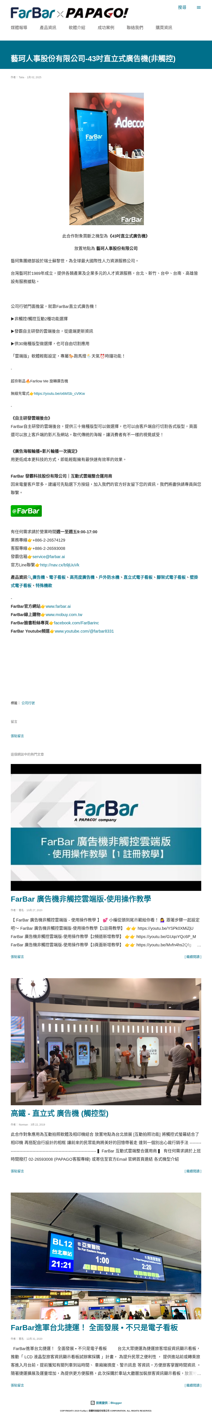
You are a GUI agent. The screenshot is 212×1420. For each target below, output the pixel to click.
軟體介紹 (77, 27)
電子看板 (57, 577)
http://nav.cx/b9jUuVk (59, 565)
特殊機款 (44, 585)
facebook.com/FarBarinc (76, 623)
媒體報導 (19, 27)
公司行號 (28, 703)
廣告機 (39, 577)
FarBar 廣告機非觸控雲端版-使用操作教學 (81, 899)
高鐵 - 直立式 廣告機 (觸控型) (59, 1113)
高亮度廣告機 (82, 577)
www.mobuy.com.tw (64, 614)
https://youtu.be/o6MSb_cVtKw (59, 394)
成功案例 (106, 27)
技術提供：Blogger (108, 1402)
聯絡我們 (135, 27)
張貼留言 (17, 736)
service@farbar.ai (49, 556)
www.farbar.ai (58, 606)
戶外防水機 (109, 577)
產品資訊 (48, 27)
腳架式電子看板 (171, 577)
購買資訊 (164, 27)
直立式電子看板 (138, 577)
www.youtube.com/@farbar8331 (84, 631)
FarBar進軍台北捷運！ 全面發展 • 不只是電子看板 (94, 1327)
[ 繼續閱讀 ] (193, 957)
